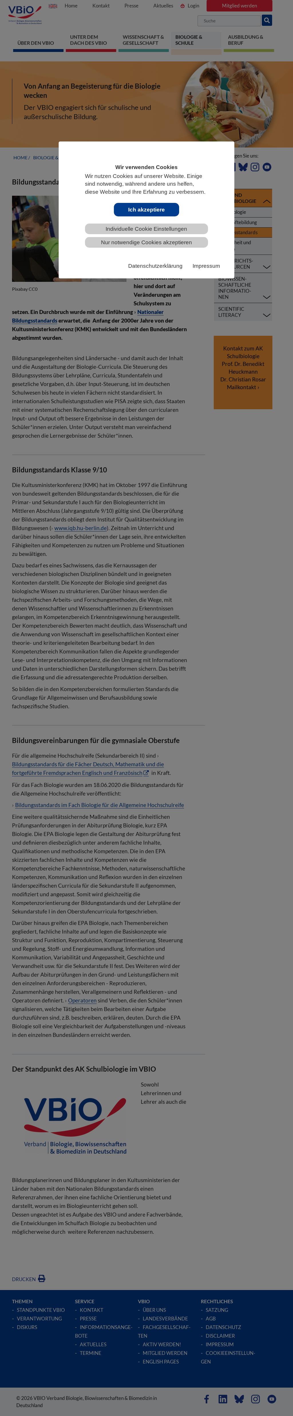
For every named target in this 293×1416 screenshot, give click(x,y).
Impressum (206, 266)
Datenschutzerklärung (155, 266)
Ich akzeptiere (146, 210)
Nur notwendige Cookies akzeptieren (146, 242)
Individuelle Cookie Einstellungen (146, 229)
